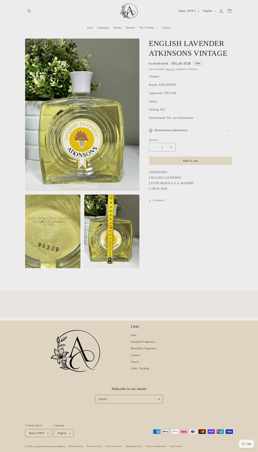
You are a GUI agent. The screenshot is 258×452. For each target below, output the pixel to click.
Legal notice (176, 446)
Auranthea (39, 446)
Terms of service (113, 446)
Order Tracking (140, 368)
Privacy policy (94, 446)
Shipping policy (134, 446)
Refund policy (76, 446)
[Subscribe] (158, 399)
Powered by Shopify (55, 446)
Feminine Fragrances (143, 341)
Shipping (170, 69)
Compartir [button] (159, 200)
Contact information (156, 446)
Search (135, 361)
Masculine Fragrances (143, 348)
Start (134, 335)
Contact (135, 355)
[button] (29, 11)
